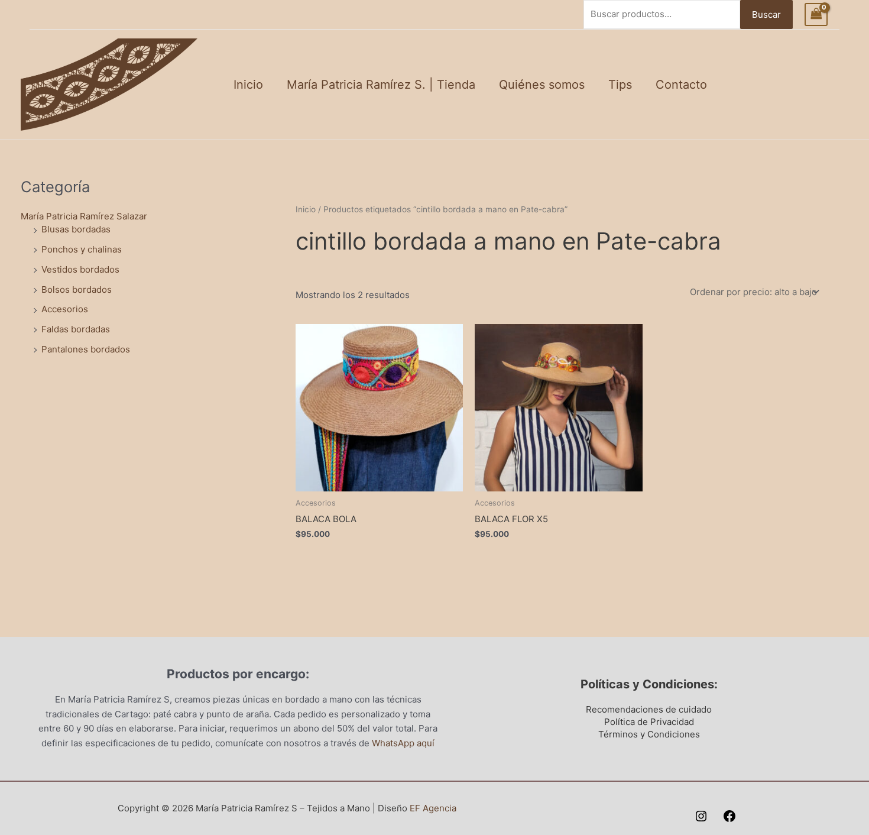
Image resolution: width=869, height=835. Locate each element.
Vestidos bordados (80, 269)
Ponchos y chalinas (81, 249)
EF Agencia (433, 808)
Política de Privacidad (649, 721)
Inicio (248, 84)
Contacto (681, 84)
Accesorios (64, 309)
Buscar (766, 14)
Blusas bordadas (76, 229)
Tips (620, 84)
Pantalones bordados (85, 349)
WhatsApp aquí (403, 743)
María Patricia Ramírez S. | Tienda (381, 84)
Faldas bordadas (75, 329)
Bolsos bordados (76, 289)
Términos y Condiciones (649, 734)
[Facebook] (729, 816)
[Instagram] (701, 816)
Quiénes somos (542, 84)
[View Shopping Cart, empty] (816, 14)
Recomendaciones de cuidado (649, 709)
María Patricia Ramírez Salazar (84, 216)
